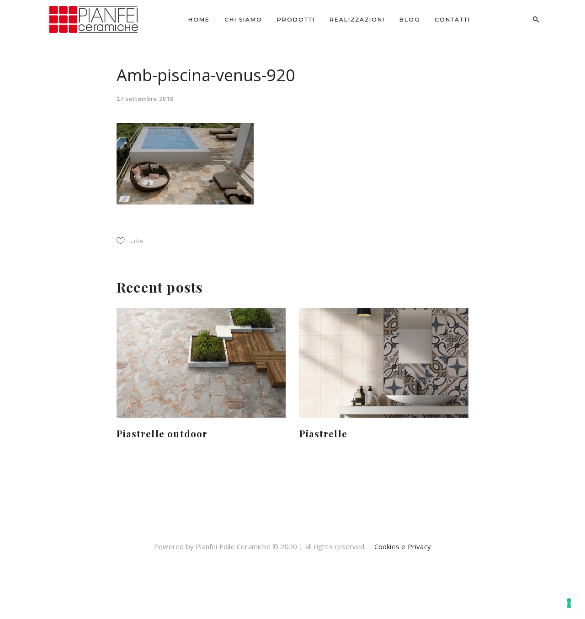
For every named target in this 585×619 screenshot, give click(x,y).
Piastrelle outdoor (162, 433)
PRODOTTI (296, 19)
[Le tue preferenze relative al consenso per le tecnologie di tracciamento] (569, 603)
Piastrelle (323, 433)
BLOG (409, 19)
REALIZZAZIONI (357, 19)
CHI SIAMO (243, 19)
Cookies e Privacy (401, 546)
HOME (199, 19)
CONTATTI (452, 19)
